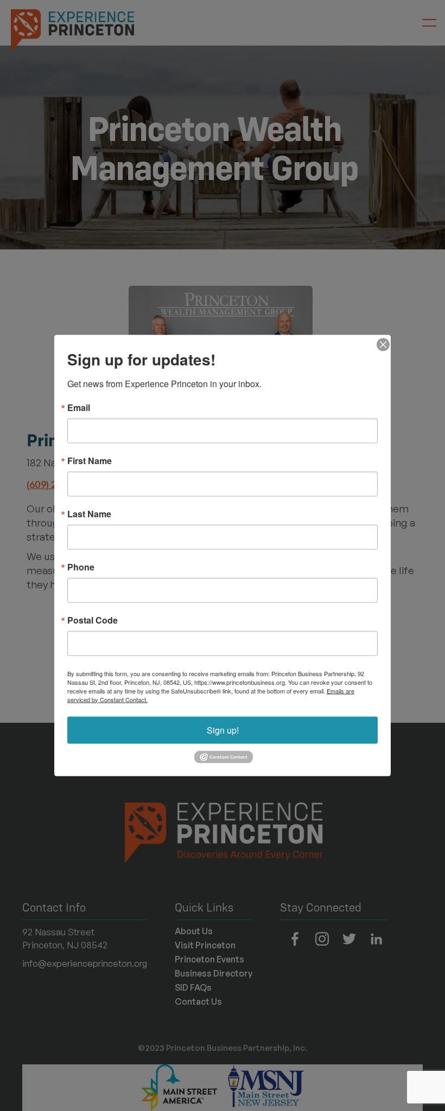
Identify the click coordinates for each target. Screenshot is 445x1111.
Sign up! (223, 729)
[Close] (380, 344)
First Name (89, 460)
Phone (80, 566)
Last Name (89, 513)
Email (78, 407)
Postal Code (92, 619)
